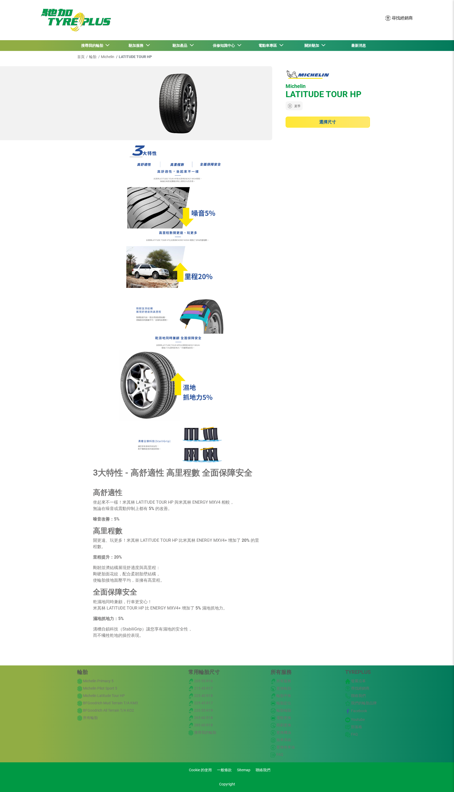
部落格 (356, 727)
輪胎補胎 (283, 710)
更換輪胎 (283, 688)
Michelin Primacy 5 (97, 681)
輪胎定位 (283, 703)
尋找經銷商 (359, 688)
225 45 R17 (203, 703)
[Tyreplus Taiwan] (74, 20)
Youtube (357, 719)
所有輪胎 (90, 718)
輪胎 (92, 57)
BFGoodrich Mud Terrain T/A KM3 (110, 703)
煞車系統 (283, 740)
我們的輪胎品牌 (363, 703)
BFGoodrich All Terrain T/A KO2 (108, 710)
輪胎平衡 (283, 696)
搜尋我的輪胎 (204, 732)
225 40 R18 (203, 696)
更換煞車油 (285, 747)
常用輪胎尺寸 (204, 672)
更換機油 (283, 732)
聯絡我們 (358, 696)
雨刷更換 (283, 725)
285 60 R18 (203, 725)
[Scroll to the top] (440, 781)
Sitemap (243, 770)
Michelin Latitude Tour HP (103, 696)
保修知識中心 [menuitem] (224, 45)
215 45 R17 (203, 688)
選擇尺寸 (327, 121)
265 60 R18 (203, 718)
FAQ (279, 754)
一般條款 (224, 770)
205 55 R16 (203, 681)
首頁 (81, 57)
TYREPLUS (358, 672)
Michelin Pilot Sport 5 (99, 688)
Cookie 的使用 (200, 770)
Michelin (107, 57)
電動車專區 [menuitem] (268, 45)
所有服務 (281, 672)
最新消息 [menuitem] (358, 45)
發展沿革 (358, 681)
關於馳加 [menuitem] (313, 45)
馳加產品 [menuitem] (181, 45)
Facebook (358, 711)
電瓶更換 (283, 718)
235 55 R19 (203, 710)
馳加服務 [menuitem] (137, 45)
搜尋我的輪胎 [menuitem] (93, 45)
